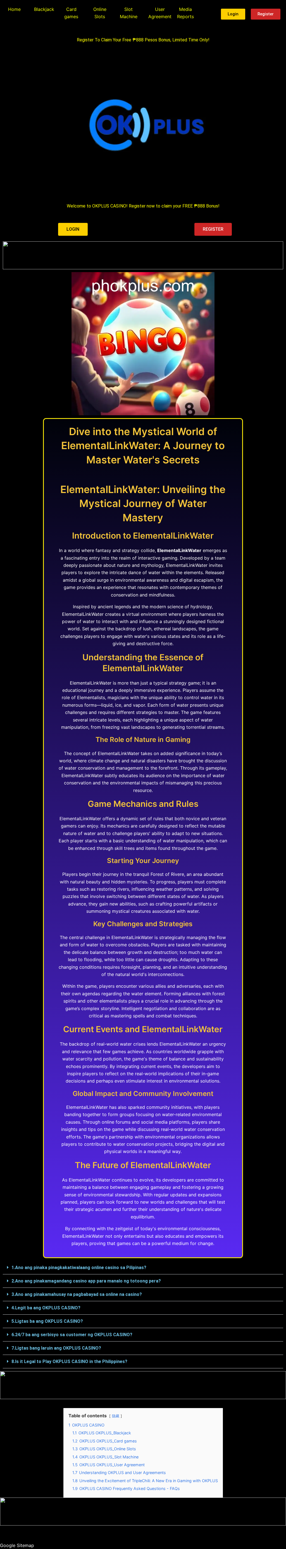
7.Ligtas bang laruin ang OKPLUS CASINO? (56, 1348)
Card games (71, 12)
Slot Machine (128, 12)
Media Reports (185, 12)
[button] (143, 1267)
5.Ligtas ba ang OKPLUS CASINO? (47, 1321)
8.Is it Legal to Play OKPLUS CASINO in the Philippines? (69, 1361)
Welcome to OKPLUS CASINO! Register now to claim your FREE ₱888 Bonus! (143, 206)
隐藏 (115, 1416)
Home (14, 9)
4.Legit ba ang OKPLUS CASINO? (45, 1307)
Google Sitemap (17, 1545)
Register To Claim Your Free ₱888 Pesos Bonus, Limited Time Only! (143, 40)
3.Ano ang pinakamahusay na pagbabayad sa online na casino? (76, 1294)
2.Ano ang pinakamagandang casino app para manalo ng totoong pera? (86, 1281)
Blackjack (44, 9)
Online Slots (99, 12)
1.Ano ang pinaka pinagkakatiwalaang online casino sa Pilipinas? (78, 1267)
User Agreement (159, 12)
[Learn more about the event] (143, 255)
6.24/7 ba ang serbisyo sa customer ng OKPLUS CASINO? (71, 1334)
